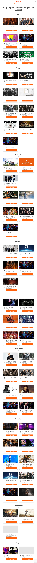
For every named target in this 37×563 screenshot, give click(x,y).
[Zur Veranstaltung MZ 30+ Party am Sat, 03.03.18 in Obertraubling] (10, 141)
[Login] (35, 1)
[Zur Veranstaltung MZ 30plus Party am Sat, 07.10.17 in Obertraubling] (10, 492)
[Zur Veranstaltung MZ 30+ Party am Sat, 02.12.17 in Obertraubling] (26, 335)
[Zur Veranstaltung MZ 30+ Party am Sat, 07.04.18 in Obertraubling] (26, 38)
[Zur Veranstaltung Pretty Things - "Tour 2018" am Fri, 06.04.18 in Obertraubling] (10, 54)
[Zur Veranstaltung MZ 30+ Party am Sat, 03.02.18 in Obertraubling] (10, 227)
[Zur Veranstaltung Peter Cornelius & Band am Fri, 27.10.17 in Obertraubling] (10, 459)
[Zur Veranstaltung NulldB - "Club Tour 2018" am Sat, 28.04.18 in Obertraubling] (10, 21)
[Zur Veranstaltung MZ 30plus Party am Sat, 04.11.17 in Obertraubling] (10, 405)
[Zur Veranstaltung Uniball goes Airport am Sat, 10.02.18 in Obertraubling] (10, 211)
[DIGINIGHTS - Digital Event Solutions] (18, 1)
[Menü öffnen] (33, 1)
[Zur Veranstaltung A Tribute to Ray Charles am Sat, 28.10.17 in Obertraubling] (26, 443)
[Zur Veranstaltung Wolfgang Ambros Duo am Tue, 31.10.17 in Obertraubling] (10, 426)
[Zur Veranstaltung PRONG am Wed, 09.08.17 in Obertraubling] (10, 550)
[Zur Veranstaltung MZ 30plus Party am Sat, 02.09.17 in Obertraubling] (10, 529)
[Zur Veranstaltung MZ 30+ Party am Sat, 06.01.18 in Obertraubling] (26, 265)
